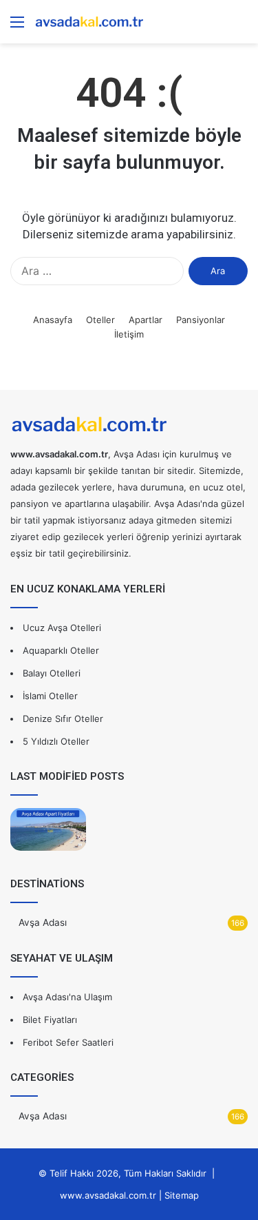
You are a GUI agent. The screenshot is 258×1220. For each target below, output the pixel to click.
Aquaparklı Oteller (61, 650)
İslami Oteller (50, 695)
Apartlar (145, 319)
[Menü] (17, 26)
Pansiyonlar (200, 319)
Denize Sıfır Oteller (63, 718)
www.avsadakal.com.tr (108, 1195)
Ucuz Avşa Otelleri (62, 627)
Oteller (100, 319)
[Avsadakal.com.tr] (89, 22)
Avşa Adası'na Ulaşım (67, 996)
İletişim (129, 334)
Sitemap (181, 1195)
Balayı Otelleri (51, 673)
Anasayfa (52, 319)
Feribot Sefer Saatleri (68, 1042)
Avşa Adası (43, 922)
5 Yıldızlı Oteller (56, 741)
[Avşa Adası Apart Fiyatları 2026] (48, 829)
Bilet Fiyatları (50, 1019)
